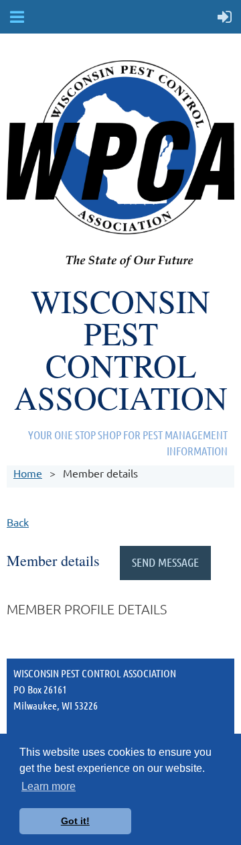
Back (18, 521)
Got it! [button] (75, 820)
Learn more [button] (48, 786)
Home (27, 473)
